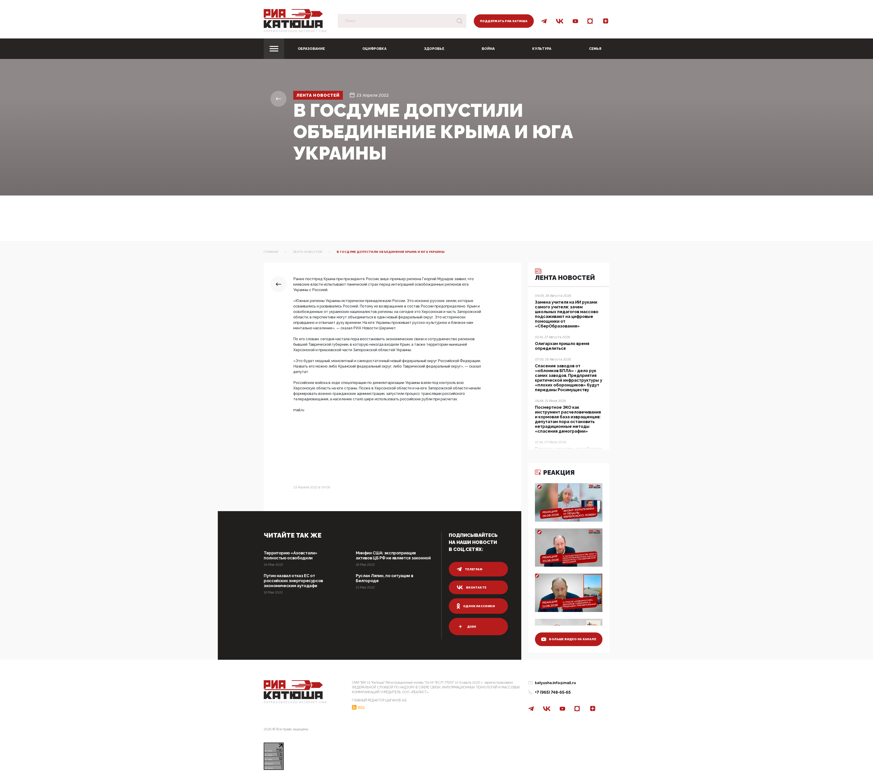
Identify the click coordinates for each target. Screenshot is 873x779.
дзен (471, 626)
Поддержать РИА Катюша (503, 21)
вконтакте (476, 587)
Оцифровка (374, 49)
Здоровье (434, 49)
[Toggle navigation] (274, 49)
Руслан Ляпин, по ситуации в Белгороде (384, 578)
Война (488, 49)
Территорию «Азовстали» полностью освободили (290, 555)
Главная (271, 252)
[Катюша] (293, 18)
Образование (311, 49)
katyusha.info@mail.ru (555, 683)
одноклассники (479, 606)
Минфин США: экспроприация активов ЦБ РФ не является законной (393, 555)
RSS (361, 707)
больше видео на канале (572, 639)
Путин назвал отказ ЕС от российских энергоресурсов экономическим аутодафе (293, 580)
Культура (541, 49)
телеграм (473, 569)
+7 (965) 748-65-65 (553, 692)
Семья (595, 49)
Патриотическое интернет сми (295, 31)
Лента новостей (318, 95)
